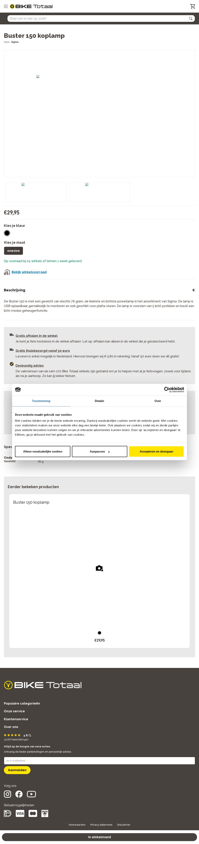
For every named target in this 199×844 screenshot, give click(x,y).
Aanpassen (97, 451)
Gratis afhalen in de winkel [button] (37, 336)
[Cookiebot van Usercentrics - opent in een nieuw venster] (167, 389)
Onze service (14, 711)
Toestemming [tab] (41, 400)
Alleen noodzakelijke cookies (42, 451)
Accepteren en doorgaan (156, 451)
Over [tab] (157, 400)
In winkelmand (99, 837)
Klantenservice (16, 719)
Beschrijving (14, 290)
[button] (191, 18)
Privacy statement (101, 824)
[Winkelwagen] (192, 6)
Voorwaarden (77, 824)
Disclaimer (123, 824)
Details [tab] (99, 400)
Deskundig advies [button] (30, 365)
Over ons (11, 727)
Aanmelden (17, 770)
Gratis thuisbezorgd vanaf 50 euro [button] (43, 351)
